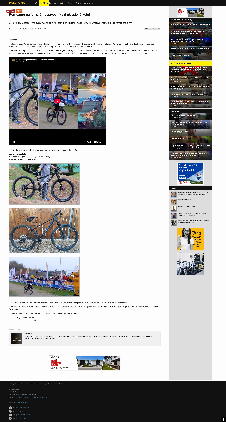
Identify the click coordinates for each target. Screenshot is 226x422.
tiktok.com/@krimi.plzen (20, 418)
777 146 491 (27, 397)
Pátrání (157, 29)
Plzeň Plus (43, 3)
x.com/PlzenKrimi (18, 411)
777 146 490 (18, 397)
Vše (36, 3)
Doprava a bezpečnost (58, 3)
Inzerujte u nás (87, 3)
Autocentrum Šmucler (21, 402)
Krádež (148, 29)
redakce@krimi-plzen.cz (39, 397)
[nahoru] (223, 419)
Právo (78, 3)
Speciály (71, 3)
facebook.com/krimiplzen (21, 408)
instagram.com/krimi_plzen (21, 415)
